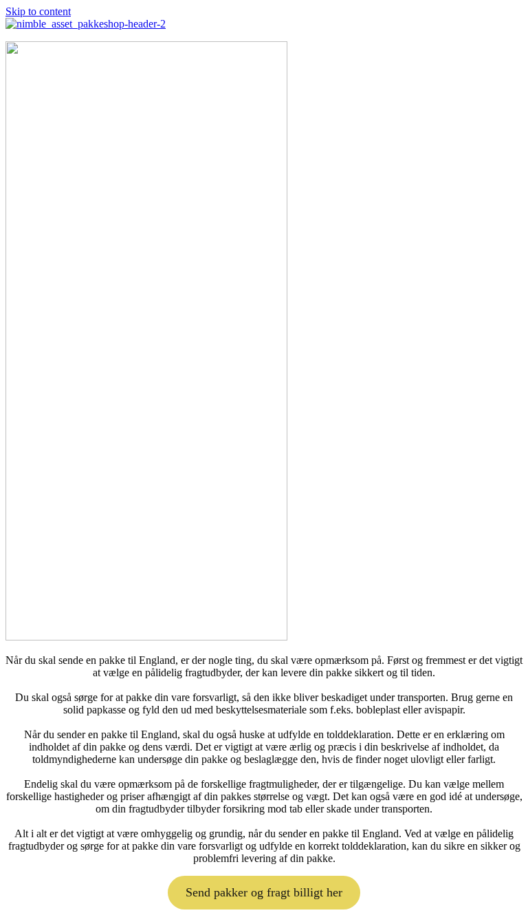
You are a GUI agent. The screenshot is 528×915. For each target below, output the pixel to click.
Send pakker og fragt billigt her (264, 892)
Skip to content (38, 11)
